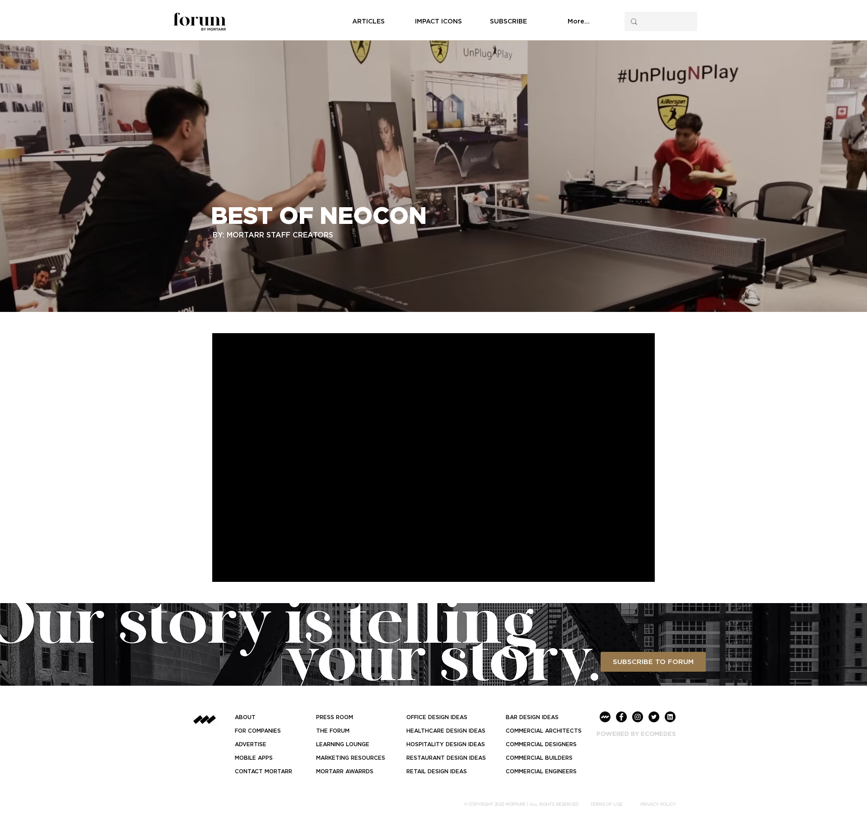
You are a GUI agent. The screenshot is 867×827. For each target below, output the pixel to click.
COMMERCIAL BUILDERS (539, 758)
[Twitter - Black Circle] (653, 716)
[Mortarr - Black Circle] (605, 716)
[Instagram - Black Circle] (637, 716)
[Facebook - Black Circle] (621, 716)
